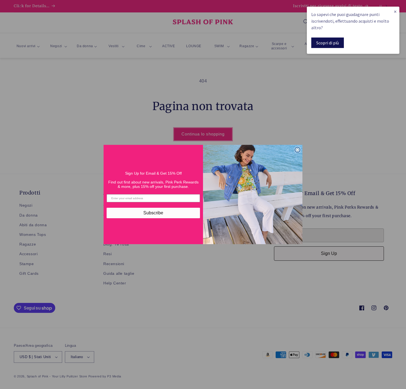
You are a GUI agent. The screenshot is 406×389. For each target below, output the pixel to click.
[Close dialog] (297, 150)
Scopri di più (327, 43)
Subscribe (153, 213)
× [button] (395, 11)
